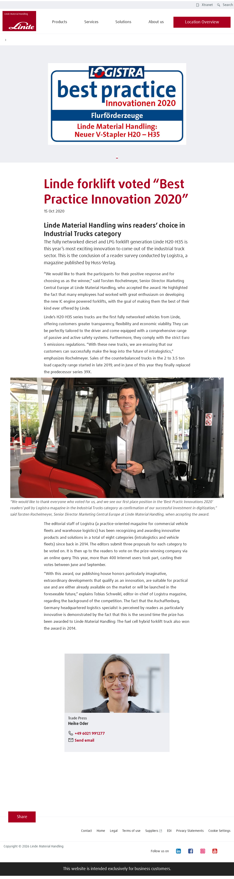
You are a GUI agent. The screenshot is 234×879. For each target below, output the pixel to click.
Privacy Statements (190, 831)
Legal (113, 831)
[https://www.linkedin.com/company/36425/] (178, 851)
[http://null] (226, 851)
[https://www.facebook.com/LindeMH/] (190, 851)
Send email (84, 741)
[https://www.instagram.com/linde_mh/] (202, 851)
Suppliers (151, 831)
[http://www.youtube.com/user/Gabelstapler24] (214, 851)
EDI (169, 831)
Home (101, 831)
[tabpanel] (117, 104)
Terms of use (131, 831)
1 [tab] (117, 157)
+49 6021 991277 (90, 734)
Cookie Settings (219, 831)
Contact (86, 831)
